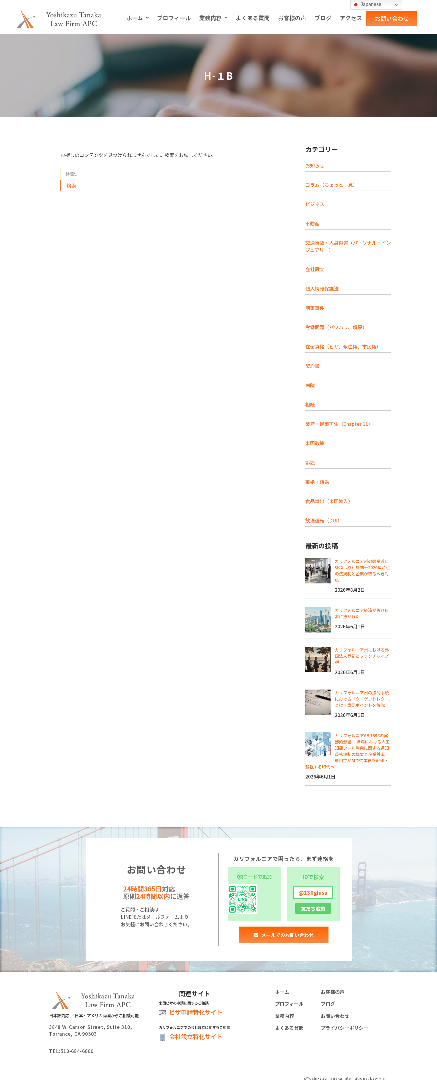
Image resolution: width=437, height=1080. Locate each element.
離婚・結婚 (317, 481)
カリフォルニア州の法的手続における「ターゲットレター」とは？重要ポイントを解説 (363, 699)
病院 (310, 385)
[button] (137, 18)
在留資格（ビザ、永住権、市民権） (343, 346)
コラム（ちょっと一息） (331, 184)
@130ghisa (313, 892)
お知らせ (314, 165)
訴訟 (310, 462)
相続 (310, 404)
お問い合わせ (392, 18)
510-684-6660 (77, 1050)
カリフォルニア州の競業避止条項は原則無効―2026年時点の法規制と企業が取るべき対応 (362, 570)
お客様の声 (292, 18)
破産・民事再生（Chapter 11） (339, 423)
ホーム (134, 18)
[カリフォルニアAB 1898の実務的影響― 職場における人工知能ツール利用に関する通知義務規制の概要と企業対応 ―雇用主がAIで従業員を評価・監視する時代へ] (318, 745)
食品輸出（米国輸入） (329, 501)
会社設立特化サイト (196, 1036)
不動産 (312, 223)
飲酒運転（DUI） (323, 520)
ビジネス (314, 204)
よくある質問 (253, 18)
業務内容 (210, 18)
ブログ (323, 18)
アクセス (351, 18)
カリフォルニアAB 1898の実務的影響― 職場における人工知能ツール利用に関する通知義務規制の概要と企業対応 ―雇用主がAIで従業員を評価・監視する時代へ (347, 751)
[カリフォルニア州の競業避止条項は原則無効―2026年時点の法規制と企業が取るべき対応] (318, 570)
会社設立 (314, 269)
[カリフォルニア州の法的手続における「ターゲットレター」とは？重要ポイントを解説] (318, 702)
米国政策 (314, 443)
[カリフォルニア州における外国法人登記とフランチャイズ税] (318, 659)
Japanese (370, 4)
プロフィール (174, 18)
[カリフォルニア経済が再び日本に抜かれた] (318, 619)
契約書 (312, 365)
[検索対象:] (166, 174)
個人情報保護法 (322, 288)
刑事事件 (314, 307)
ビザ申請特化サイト (196, 1012)
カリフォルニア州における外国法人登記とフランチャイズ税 (362, 656)
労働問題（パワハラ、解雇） (336, 327)
